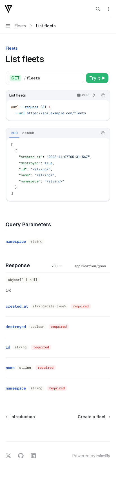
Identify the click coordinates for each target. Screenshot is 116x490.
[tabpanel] (58, 169)
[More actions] (108, 9)
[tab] (14, 133)
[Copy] (78, 78)
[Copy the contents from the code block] (103, 95)
